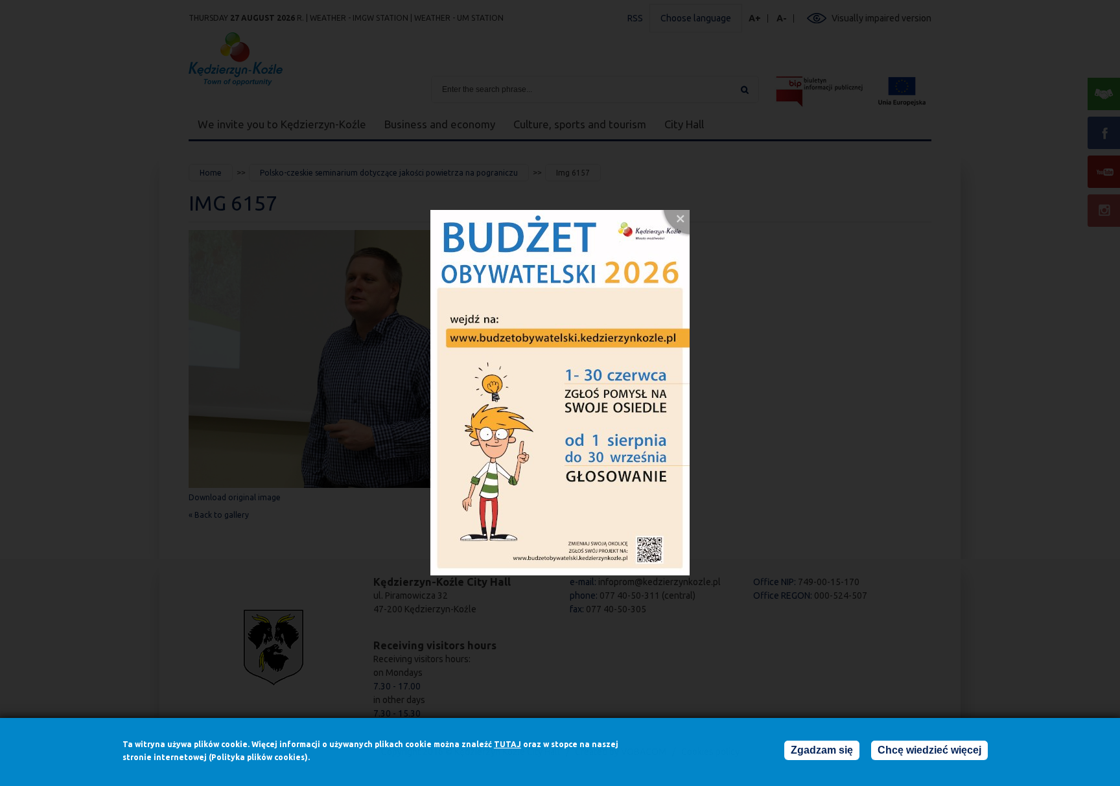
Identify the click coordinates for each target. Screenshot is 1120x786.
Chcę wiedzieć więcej (929, 750)
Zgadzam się (822, 750)
